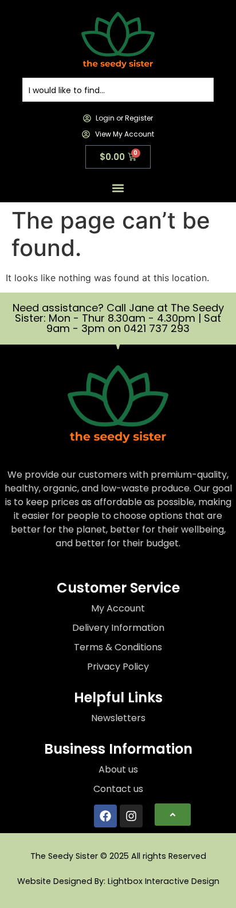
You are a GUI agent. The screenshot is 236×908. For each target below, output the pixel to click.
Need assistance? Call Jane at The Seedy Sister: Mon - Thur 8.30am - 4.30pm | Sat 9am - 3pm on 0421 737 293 (118, 318)
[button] (118, 188)
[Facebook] (105, 816)
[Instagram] (131, 816)
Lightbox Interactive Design (163, 881)
